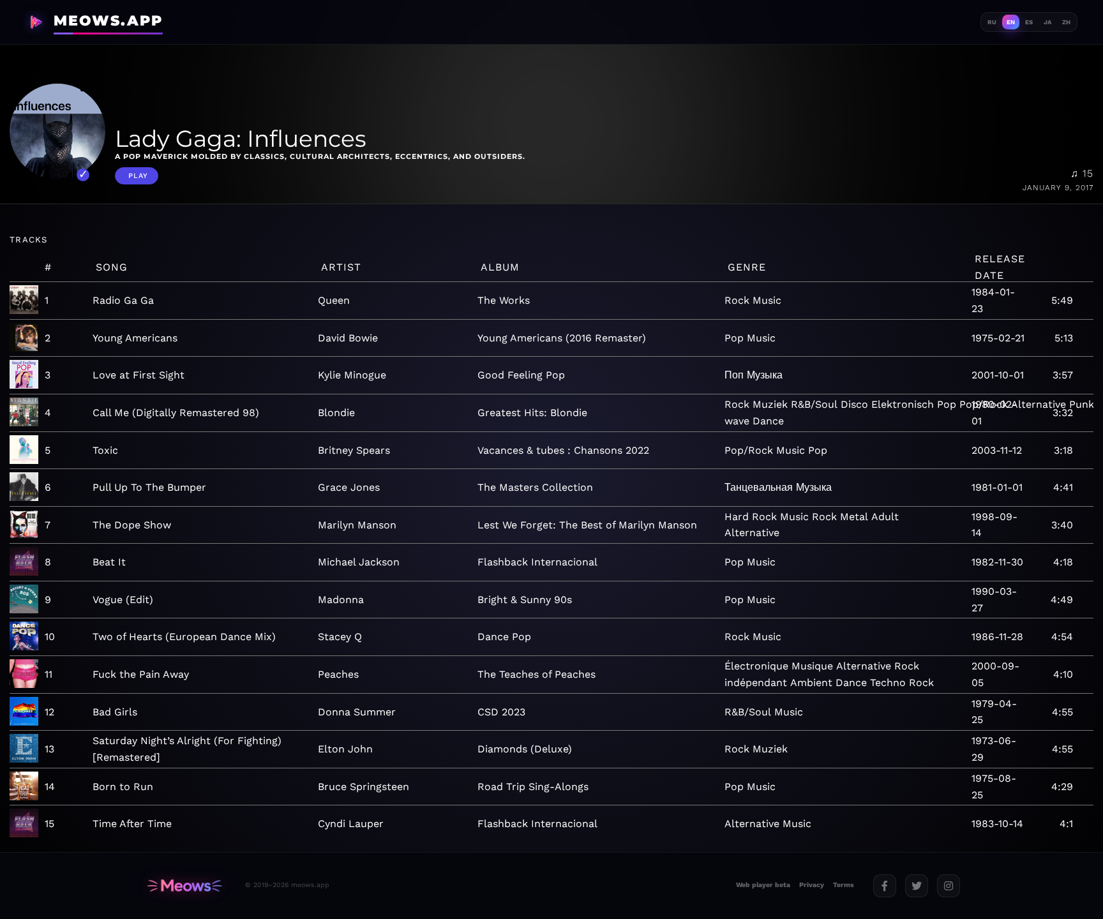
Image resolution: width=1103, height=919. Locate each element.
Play (138, 176)
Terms (843, 885)
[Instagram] (948, 885)
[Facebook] (884, 885)
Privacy (811, 885)
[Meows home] (184, 885)
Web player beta (763, 885)
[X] (916, 885)
